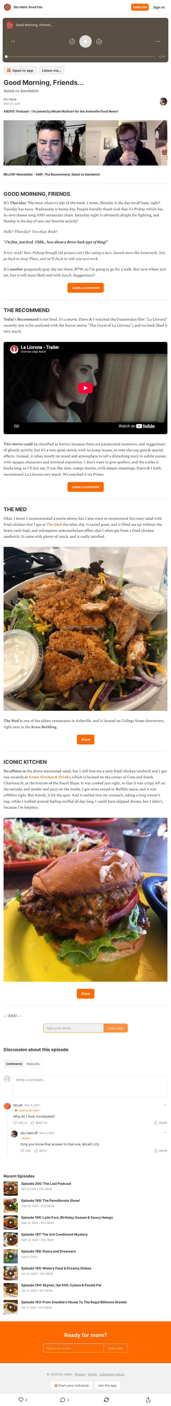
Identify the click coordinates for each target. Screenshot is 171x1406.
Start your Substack (74, 1385)
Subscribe (140, 7)
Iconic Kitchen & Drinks (49, 777)
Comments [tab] (14, 1064)
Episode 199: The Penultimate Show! (50, 1200)
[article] (85, 1188)
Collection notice (112, 1374)
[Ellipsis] (165, 1104)
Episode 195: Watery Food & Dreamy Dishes (56, 1268)
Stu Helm (10, 99)
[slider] (80, 56)
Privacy (80, 1374)
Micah (18, 1105)
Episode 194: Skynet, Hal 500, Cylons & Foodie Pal (61, 1285)
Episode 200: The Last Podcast (46, 1183)
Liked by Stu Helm (28, 1110)
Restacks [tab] (32, 1064)
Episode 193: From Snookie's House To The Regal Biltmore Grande (74, 1302)
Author (26, 1138)
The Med (54, 524)
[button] (13, 41)
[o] (10, 1188)
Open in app (22, 70)
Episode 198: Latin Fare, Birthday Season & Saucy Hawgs (67, 1217)
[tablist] (23, 1063)
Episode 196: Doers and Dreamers (48, 1251)
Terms (92, 1374)
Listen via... (51, 70)
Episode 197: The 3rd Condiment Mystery (54, 1234)
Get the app (107, 1385)
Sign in (159, 7)
